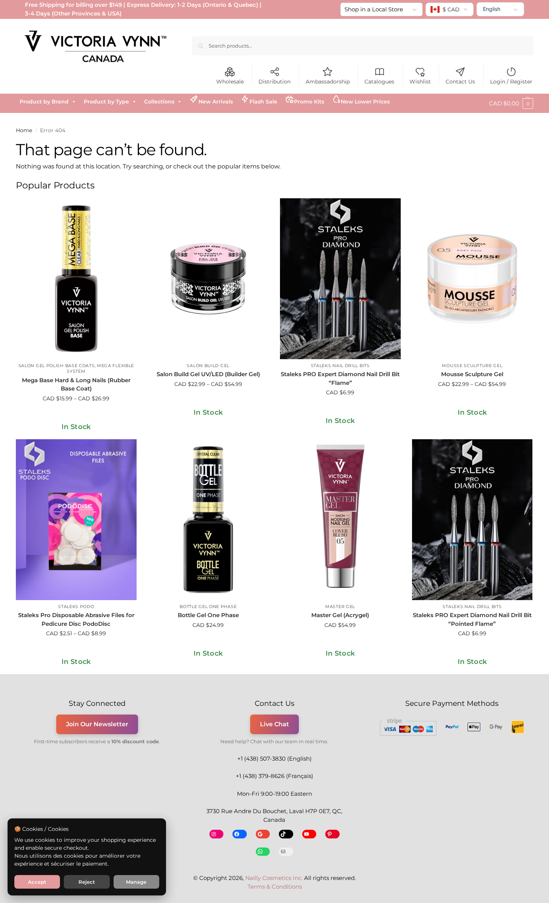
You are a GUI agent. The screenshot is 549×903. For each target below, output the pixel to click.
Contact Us (460, 81)
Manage (136, 882)
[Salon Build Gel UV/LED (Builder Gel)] (208, 279)
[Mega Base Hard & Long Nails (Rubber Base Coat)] (76, 279)
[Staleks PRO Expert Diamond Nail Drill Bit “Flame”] (340, 279)
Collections (159, 101)
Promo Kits (309, 101)
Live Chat (274, 724)
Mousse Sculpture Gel (472, 365)
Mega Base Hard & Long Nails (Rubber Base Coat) (76, 384)
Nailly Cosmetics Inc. (274, 877)
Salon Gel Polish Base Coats (56, 365)
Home (24, 130)
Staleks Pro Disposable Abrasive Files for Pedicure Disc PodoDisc (76, 619)
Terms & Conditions (275, 886)
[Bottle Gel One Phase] (208, 519)
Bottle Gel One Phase (208, 606)
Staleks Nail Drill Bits (340, 365)
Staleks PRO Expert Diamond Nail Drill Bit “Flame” (340, 378)
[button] (511, 103)
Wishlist (420, 81)
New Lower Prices (365, 101)
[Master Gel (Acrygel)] (340, 519)
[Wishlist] (125, 209)
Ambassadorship (328, 81)
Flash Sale (263, 101)
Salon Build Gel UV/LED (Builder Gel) (208, 374)
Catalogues (379, 81)
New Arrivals (215, 101)
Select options (76, 414)
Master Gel (340, 606)
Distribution (274, 81)
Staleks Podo (76, 606)
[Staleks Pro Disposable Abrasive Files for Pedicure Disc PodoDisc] (76, 519)
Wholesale (230, 81)
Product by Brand (44, 101)
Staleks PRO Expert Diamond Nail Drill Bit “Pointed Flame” (472, 619)
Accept (37, 882)
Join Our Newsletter (97, 724)
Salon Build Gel (208, 365)
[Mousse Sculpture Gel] (472, 279)
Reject (86, 882)
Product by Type (106, 101)
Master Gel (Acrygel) (340, 615)
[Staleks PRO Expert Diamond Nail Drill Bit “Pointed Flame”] (472, 519)
